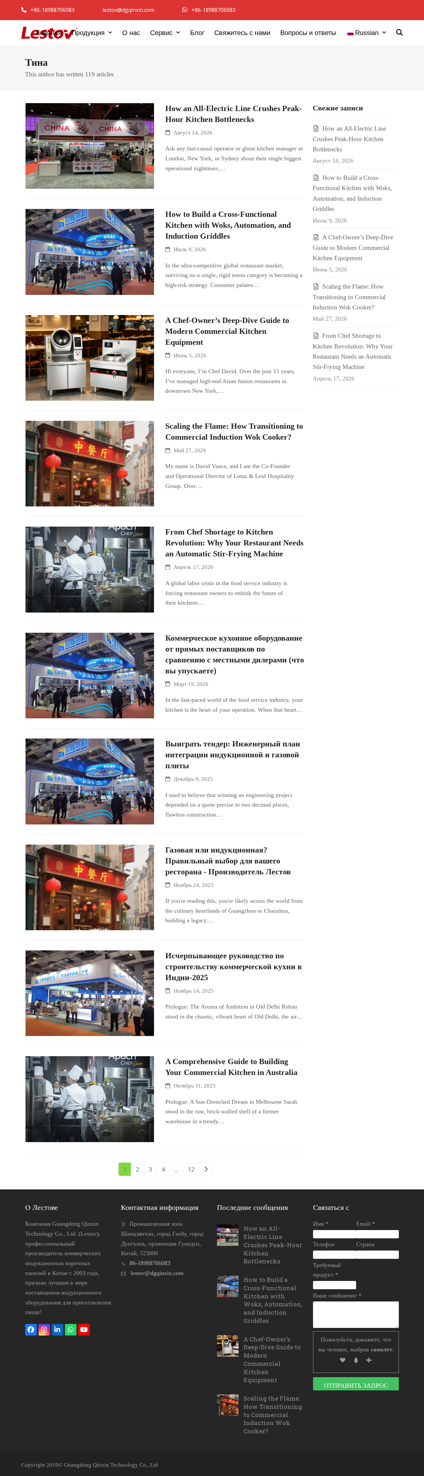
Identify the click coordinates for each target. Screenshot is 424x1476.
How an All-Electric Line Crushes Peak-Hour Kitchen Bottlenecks (349, 139)
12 (193, 1169)
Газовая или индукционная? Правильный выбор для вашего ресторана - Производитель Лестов (228, 861)
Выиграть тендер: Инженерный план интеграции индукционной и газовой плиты (232, 754)
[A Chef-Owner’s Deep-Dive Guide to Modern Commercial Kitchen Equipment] (90, 357)
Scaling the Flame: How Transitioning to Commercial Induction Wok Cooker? (349, 297)
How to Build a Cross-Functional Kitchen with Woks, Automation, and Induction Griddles (228, 225)
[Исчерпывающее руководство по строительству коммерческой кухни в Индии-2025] (90, 992)
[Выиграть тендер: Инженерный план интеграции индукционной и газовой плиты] (90, 781)
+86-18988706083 (53, 10)
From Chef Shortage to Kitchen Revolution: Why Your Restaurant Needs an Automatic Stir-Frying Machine (234, 543)
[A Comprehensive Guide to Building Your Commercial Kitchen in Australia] (90, 1098)
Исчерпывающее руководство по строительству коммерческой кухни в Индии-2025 (233, 966)
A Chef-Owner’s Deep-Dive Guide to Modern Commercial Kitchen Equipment (227, 331)
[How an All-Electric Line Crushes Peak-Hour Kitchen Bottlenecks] (90, 145)
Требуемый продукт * (327, 1270)
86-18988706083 (150, 1263)
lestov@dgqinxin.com (129, 10)
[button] (399, 32)
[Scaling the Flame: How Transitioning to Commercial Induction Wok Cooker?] (90, 463)
